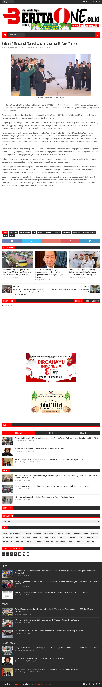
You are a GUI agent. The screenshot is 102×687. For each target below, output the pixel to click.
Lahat (86, 533)
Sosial (71, 542)
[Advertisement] (51, 210)
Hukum (40, 232)
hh (34, 232)
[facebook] (84, 2)
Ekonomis (13, 232)
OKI (46, 537)
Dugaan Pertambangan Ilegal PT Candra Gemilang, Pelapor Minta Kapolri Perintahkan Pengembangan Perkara (49, 273)
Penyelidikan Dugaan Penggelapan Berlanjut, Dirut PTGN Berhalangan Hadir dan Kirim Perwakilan (52, 486)
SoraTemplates (15, 684)
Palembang (73, 537)
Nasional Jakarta (89, 232)
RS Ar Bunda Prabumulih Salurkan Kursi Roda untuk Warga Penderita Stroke (44, 497)
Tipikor (80, 542)
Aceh (5, 533)
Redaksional (61, 542)
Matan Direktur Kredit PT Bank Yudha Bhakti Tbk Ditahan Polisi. (39, 449)
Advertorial (15, 533)
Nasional (76, 232)
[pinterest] (96, 2)
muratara (66, 232)
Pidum (28, 542)
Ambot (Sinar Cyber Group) (42, 684)
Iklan (68, 533)
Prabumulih (48, 542)
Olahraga (61, 537)
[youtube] (93, 2)
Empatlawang (25, 232)
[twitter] (87, 2)
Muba (17, 537)
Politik (37, 542)
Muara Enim (7, 537)
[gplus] (90, 2)
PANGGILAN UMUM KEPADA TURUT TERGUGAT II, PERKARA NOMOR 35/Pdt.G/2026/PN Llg (51, 592)
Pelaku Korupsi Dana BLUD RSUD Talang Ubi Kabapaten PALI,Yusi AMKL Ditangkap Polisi (49, 459)
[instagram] (99, 2)
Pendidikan (7, 542)
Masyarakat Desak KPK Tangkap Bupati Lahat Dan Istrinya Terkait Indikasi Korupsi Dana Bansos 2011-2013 (56, 438)
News (11, 235)
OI (41, 537)
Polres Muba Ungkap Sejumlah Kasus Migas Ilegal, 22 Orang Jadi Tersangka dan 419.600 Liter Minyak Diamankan (16, 272)
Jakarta (48, 232)
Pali (81, 537)
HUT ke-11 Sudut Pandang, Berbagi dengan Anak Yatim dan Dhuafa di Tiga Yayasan (47, 620)
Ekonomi (37, 533)
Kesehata (57, 232)
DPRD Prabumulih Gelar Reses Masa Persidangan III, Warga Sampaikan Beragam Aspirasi (49, 631)
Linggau (94, 533)
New (5, 235)
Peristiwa (19, 542)
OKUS (53, 537)
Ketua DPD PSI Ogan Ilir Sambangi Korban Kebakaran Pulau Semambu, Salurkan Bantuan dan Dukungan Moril (83, 272)
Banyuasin (27, 533)
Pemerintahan (92, 537)
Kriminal (77, 533)
